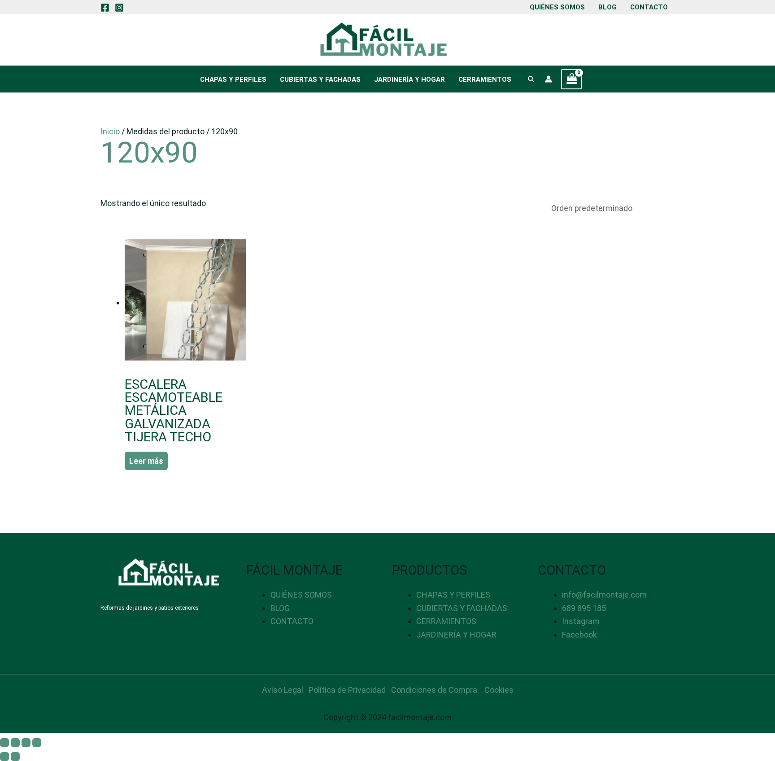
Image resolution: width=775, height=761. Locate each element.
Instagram (581, 621)
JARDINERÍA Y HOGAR (409, 79)
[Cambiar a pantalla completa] (15, 742)
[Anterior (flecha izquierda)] (4, 756)
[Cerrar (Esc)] (36, 742)
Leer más (146, 461)
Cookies (499, 690)
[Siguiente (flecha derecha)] (15, 756)
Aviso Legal (282, 690)
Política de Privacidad (347, 690)
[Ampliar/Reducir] (4, 742)
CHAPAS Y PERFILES (233, 79)
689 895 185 (584, 608)
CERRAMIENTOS (484, 79)
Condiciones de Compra (434, 690)
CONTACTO (649, 7)
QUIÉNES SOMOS (557, 7)
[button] (531, 79)
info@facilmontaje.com (604, 594)
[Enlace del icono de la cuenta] (548, 79)
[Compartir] (26, 742)
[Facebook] (104, 7)
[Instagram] (119, 7)
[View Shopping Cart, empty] (571, 79)
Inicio (110, 131)
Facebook (579, 634)
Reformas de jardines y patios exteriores (149, 608)
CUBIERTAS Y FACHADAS (320, 79)
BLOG (607, 7)
